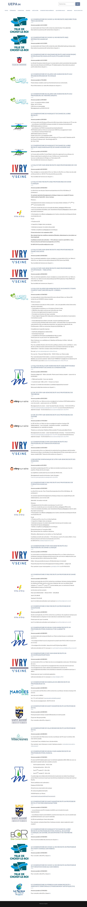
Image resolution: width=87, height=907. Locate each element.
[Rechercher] (77, 4)
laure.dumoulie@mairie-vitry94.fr (60, 409)
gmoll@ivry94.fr (55, 566)
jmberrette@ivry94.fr (58, 677)
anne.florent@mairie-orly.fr (64, 601)
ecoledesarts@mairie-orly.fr (46, 540)
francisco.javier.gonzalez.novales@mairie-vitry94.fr (44, 407)
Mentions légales (43, 903)
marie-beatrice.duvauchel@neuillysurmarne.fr (64, 648)
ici (59, 29)
